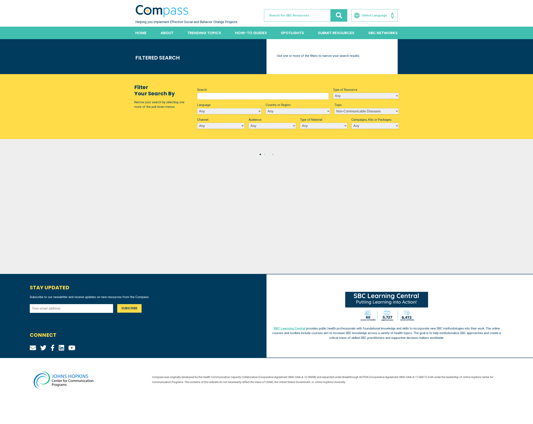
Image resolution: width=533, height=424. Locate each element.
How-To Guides (251, 32)
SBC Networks (383, 32)
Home (141, 32)
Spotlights (292, 32)
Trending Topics (204, 32)
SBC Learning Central (289, 328)
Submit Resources (336, 32)
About (167, 32)
